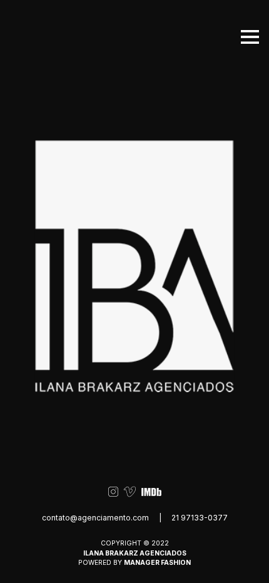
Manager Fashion (157, 563)
